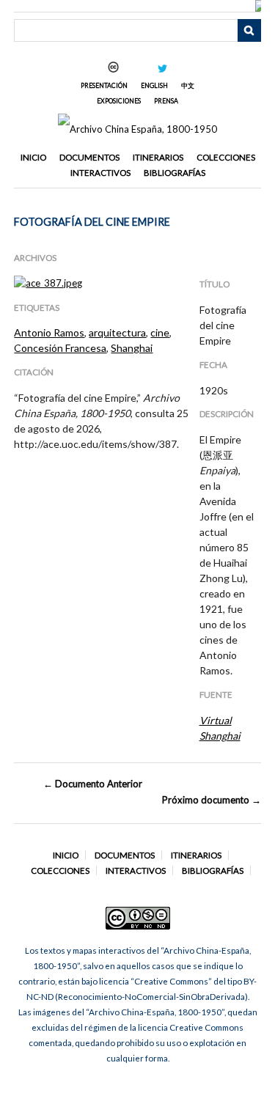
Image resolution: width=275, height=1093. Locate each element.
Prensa (166, 101)
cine (159, 332)
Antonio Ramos (49, 332)
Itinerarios (158, 157)
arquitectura (117, 332)
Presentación (104, 85)
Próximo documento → (211, 800)
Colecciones (226, 157)
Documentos (89, 157)
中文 (187, 85)
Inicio (33, 157)
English (154, 85)
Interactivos (100, 172)
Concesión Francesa (60, 348)
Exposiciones (119, 101)
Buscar (249, 31)
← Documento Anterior (92, 784)
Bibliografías (174, 172)
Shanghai (132, 348)
